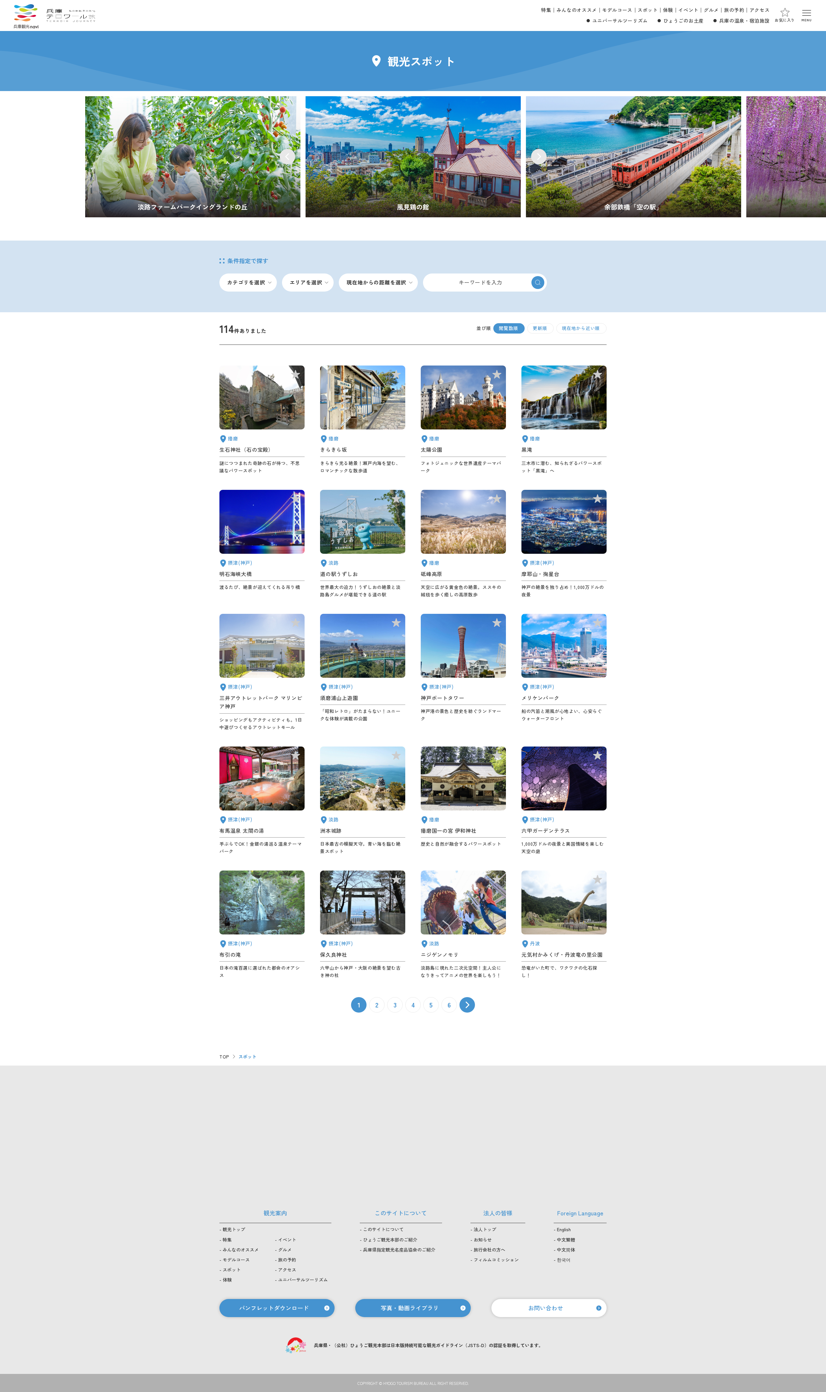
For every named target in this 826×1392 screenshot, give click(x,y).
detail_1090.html (463, 544)
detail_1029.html (564, 801)
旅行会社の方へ (489, 1249)
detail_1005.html (262, 672)
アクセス (760, 9)
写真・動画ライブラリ (410, 1308)
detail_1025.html (362, 925)
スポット (648, 9)
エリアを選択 (306, 282)
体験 (668, 9)
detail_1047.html (262, 420)
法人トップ (485, 1229)
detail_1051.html (463, 420)
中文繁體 (566, 1239)
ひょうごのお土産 (683, 20)
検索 (537, 282)
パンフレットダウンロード (274, 1308)
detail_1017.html (362, 672)
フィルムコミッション (496, 1259)
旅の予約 (734, 9)
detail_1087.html (362, 420)
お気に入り (785, 20)
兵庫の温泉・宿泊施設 (744, 20)
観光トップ (234, 1229)
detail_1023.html (262, 925)
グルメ (711, 9)
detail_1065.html (362, 801)
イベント (688, 9)
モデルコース (617, 9)
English (564, 1229)
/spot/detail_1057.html (633, 156)
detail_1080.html (564, 925)
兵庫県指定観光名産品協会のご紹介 (399, 1249)
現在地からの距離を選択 (376, 282)
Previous (287, 156)
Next (539, 156)
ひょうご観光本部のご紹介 (390, 1239)
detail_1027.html (262, 544)
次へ (467, 1005)
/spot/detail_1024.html (413, 156)
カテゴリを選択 (246, 282)
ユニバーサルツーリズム (620, 20)
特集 (546, 9)
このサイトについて (383, 1229)
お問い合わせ (545, 1308)
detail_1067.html (463, 925)
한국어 (563, 1259)
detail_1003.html (564, 672)
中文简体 (566, 1249)
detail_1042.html (463, 801)
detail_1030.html (262, 801)
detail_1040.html (564, 420)
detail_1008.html (463, 672)
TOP (224, 1056)
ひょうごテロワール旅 (70, 15)
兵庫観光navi (25, 15)
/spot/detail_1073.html (192, 156)
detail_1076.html (362, 544)
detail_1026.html (564, 544)
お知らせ (483, 1239)
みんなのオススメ (577, 9)
